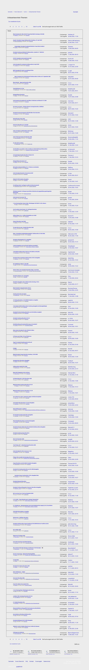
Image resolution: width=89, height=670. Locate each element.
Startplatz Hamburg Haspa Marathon (21, 433)
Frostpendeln (16, 559)
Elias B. (15, 283)
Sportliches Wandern (29, 536)
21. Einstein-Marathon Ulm (19, 602)
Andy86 (15, 440)
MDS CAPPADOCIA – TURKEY (19, 572)
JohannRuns (16, 403)
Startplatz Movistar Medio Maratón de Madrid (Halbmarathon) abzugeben (29, 427)
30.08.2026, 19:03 (35, 654)
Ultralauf (26, 343)
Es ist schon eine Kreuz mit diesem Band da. (22, 541)
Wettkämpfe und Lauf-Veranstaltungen (30, 125)
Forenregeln (38, 661)
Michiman (70, 131)
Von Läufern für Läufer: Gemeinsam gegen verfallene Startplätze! (27, 396)
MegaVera (16, 452)
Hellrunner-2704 (17, 234)
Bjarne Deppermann (17, 633)
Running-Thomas (17, 289)
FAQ (27, 661)
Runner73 (16, 216)
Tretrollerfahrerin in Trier (18, 88)
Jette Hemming (17, 524)
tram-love (16, 101)
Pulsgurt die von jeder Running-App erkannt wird (23, 457)
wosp (15, 264)
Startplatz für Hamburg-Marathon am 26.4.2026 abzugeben (26, 469)
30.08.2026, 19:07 (17, 654)
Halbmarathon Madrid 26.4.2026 (20, 366)
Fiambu (15, 343)
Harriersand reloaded (18, 270)
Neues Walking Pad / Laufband (19, 408)
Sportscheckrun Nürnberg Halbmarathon (22, 614)
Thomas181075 (17, 464)
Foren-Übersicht (19, 661)
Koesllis (15, 95)
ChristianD (16, 422)
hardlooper (16, 542)
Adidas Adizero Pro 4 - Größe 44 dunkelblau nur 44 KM (24, 215)
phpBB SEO (19, 666)
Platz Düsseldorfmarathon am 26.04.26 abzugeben (24, 420)
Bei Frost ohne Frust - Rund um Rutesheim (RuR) (23, 493)
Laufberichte (26, 83)
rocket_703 (16, 397)
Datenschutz (47, 661)
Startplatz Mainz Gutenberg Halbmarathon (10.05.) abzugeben (26, 257)
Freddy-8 (15, 361)
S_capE (15, 71)
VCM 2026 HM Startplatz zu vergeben (21, 511)
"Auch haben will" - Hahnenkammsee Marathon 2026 (24, 445)
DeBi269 (15, 222)
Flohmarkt (27, 35)
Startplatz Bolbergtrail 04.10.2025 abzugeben (22, 620)
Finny (15, 621)
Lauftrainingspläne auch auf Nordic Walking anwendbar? (25, 245)
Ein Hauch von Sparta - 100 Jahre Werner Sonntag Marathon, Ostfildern (28, 106)
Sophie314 (16, 609)
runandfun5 (16, 579)
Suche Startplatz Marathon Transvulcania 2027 (23, 173)
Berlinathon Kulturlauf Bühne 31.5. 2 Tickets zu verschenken (26, 167)
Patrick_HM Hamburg (18, 41)
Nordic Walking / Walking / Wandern (32, 246)
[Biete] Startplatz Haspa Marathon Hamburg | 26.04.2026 (25, 354)
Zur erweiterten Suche (14, 21)
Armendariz (16, 603)
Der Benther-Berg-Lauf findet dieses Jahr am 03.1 (55, 652)
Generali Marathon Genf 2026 (19, 221)
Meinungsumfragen (27, 193)
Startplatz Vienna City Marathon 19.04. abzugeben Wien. (27, 475)
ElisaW (15, 193)
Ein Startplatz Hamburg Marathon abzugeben (23, 414)
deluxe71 (70, 554)
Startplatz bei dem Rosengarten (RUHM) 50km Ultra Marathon (26, 112)
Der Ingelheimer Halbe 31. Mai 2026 (20, 263)
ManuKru (16, 512)
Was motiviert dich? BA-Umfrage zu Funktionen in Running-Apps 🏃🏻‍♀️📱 (28, 547)
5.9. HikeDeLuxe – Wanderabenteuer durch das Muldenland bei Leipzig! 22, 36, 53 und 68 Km (32, 505)
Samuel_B (16, 113)
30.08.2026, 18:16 (52, 654)
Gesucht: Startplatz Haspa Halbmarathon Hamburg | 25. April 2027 (27, 40)
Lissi (16, 627)
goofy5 (15, 198)
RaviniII (15, 349)
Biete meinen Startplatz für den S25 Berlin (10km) (23, 330)
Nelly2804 (16, 77)
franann (15, 331)
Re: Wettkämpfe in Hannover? (55, 650)
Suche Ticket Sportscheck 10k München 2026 (22, 136)
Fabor (15, 458)
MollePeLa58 (16, 89)
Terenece (16, 47)
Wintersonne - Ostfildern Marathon (20, 517)
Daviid (15, 180)
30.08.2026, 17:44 (69, 654)
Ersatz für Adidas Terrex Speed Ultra (21, 584)
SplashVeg (16, 258)
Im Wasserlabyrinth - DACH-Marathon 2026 (22, 378)
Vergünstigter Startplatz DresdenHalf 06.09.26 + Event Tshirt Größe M (29, 46)
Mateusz (17, 385)
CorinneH (16, 325)
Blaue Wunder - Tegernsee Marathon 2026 (22, 82)
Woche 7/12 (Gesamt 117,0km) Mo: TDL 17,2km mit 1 (18, 652)
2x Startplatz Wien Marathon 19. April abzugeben (23, 402)
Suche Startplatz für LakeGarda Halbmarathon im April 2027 (26, 64)
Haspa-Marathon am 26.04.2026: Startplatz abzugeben (25, 463)
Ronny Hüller (16, 536)
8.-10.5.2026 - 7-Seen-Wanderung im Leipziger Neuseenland (25, 499)
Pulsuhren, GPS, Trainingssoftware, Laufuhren (31, 458)
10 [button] (26, 26)
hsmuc (15, 470)
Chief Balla (16, 416)
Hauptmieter (16, 482)
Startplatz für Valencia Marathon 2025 (21, 565)
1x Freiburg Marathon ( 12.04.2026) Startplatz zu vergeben (25, 300)
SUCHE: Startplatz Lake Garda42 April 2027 (22, 58)
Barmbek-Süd (16, 295)
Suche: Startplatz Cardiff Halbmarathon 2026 (22, 130)
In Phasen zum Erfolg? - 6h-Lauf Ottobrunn (22, 336)
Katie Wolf (16, 573)
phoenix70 (16, 240)
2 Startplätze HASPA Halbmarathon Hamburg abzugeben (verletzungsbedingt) (30, 306)
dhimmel (16, 409)
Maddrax (16, 500)
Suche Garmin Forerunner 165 (19, 197)
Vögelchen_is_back (17, 488)
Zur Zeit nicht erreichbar (18, 143)
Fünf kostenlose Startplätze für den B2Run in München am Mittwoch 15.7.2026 (29, 100)
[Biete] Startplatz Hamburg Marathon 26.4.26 (22, 384)
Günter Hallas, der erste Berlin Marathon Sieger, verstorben (26, 269)
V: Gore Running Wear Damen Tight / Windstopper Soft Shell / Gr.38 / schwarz (29, 203)
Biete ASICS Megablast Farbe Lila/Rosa (21, 372)
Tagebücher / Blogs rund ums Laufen (32, 150)
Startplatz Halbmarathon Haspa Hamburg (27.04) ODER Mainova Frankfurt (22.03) (30, 523)
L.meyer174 (16, 65)
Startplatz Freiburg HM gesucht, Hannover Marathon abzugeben (27, 487)
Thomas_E (16, 156)
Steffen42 (29, 654)
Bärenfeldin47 (72, 548)
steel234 (15, 301)
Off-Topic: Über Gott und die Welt (35, 270)
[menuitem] (75, 12)
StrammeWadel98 (17, 138)
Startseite (11, 661)
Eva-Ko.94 (16, 59)
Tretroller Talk (29, 144)
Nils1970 (15, 313)
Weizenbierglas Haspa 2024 (19, 118)
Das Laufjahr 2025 (17, 529)
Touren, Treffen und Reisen (30, 89)
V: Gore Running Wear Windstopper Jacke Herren (23, 590)
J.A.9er (15, 174)
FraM (15, 615)
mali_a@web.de (17, 597)
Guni (15, 307)
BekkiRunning (16, 367)
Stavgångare (16, 246)
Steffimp (15, 168)
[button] (29, 26)
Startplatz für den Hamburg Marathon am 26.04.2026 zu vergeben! (27, 312)
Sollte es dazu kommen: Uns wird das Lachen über (73, 652)
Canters (15, 561)
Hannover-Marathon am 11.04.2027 (20, 124)
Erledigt (14, 348)
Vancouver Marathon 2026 (18, 578)
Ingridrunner (16, 252)
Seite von (37, 26)
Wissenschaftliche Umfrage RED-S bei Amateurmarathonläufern (27, 608)
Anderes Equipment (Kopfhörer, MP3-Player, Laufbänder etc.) (35, 409)
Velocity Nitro (16, 373)
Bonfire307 (11, 654)
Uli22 (15, 119)
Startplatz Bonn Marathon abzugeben (21, 360)
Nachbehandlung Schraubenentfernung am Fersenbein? (25, 324)
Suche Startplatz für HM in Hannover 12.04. (22, 451)
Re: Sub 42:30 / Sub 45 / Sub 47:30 (18, 650)
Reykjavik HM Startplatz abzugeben (21, 179)
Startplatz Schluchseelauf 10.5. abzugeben (22, 239)
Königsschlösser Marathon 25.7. (20, 161)
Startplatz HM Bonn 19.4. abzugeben (21, 275)
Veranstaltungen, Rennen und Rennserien (32, 561)
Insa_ (15, 277)
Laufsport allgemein (32, 186)
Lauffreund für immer (18, 186)
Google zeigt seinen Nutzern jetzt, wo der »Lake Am (36, 652)
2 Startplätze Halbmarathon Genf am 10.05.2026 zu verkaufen (26, 251)
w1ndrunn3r (16, 150)
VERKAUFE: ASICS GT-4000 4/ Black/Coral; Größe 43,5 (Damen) (26, 626)
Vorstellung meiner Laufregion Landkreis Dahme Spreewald (26, 185)
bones (15, 125)
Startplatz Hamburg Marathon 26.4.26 (21, 318)
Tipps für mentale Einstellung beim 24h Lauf (22, 342)
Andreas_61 (16, 35)
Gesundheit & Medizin (29, 325)
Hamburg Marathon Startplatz (19, 294)
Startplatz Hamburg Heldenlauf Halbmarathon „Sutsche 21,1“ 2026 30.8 (28, 52)
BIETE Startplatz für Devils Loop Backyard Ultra (23, 70)
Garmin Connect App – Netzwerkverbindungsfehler (24, 553)
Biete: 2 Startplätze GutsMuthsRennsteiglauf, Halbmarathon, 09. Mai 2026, (29, 233)
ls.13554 (15, 319)
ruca (65, 654)
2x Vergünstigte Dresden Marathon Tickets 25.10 (23, 155)
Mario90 (15, 585)
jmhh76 (15, 53)
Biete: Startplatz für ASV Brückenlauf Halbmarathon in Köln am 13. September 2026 (32, 76)
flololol (15, 355)
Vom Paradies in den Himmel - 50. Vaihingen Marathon (25, 209)
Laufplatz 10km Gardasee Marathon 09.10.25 (22, 596)
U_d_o (15, 83)
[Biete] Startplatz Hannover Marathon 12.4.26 (23, 390)
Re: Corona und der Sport (36, 650)
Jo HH (15, 434)
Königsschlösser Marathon (19, 94)
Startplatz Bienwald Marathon (19, 481)
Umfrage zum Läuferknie (18, 632)
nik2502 (15, 567)
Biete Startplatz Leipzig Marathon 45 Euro (22, 288)
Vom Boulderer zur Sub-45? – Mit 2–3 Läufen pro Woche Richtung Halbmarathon (30, 148)
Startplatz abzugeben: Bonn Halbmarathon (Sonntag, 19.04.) (26, 281)
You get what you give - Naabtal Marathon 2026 (23, 227)
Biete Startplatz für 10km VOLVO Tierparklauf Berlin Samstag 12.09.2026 (28, 34)
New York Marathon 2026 (18, 439)
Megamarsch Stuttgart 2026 (19, 535)
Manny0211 (16, 428)
